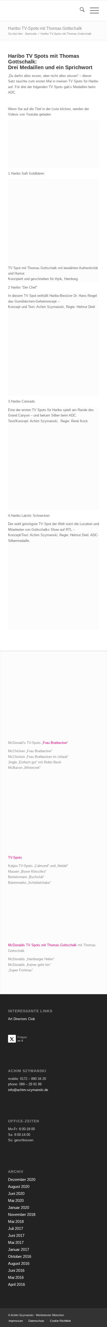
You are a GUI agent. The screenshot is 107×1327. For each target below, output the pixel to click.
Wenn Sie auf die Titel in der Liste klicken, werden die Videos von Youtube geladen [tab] (48, 111)
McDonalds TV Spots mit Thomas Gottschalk (42, 945)
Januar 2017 (18, 1249)
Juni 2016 (16, 1270)
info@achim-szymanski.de (28, 1090)
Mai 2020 (16, 1200)
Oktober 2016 (19, 1256)
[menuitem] (80, 10)
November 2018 (21, 1214)
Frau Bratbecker (55, 743)
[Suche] (80, 10)
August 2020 (18, 1186)
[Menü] (92, 10)
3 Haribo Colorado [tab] (21, 401)
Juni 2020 (16, 1193)
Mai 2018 (16, 1221)
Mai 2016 (16, 1277)
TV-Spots (15, 857)
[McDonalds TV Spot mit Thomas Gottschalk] (53, 916)
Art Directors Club (21, 1019)
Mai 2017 (16, 1242)
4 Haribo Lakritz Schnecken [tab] (29, 516)
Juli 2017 (15, 1228)
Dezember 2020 (21, 1179)
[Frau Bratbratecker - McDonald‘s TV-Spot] (53, 700)
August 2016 (18, 1263)
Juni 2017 (16, 1235)
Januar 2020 (18, 1207)
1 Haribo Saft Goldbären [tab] (26, 173)
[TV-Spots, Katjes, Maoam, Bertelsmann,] (53, 815)
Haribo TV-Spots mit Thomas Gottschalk (45, 28)
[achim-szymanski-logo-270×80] (44, 10)
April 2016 (16, 1284)
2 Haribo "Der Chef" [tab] (22, 287)
